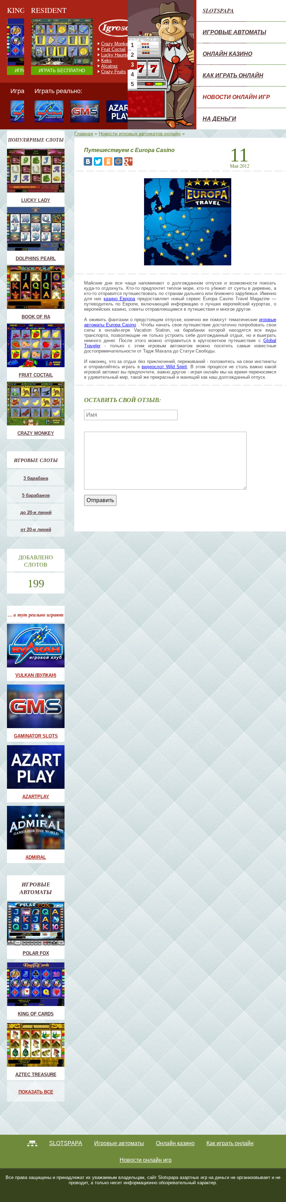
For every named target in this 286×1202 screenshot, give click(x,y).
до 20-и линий (36, 512)
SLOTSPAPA (218, 10)
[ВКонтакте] (88, 161)
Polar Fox (36, 953)
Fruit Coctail (89, 49)
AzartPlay (35, 796)
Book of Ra (36, 316)
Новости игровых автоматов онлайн (140, 133)
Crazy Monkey (91, 43)
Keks (82, 60)
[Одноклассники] (108, 161)
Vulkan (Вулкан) (35, 675)
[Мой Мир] (118, 161)
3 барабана (35, 478)
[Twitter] (98, 161)
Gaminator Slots (36, 736)
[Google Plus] (128, 161)
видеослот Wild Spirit (164, 366)
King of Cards (36, 1013)
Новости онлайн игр (236, 97)
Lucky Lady (35, 200)
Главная (83, 133)
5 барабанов (36, 495)
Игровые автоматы (234, 32)
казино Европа (119, 298)
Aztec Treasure (36, 1074)
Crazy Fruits (89, 71)
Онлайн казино (227, 54)
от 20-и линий (36, 529)
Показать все (35, 1092)
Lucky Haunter (91, 55)
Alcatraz (85, 66)
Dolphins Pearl (36, 258)
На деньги (219, 118)
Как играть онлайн (233, 75)
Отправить (100, 500)
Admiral (35, 857)
